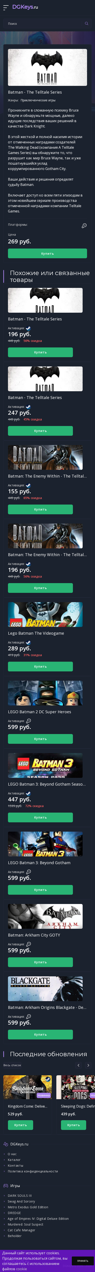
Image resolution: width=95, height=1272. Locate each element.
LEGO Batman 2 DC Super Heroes (39, 711)
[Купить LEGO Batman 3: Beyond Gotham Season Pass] (45, 765)
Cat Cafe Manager (21, 1230)
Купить (47, 253)
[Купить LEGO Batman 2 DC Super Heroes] (45, 693)
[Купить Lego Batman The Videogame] (45, 614)
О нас (12, 1154)
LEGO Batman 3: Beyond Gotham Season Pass (51, 784)
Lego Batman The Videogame (36, 633)
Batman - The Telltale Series (35, 319)
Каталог (14, 1160)
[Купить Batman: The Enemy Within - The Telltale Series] (45, 457)
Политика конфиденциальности (33, 1171)
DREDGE (14, 1213)
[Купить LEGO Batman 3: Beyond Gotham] (45, 844)
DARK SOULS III (20, 1195)
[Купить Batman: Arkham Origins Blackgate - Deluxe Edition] (45, 988)
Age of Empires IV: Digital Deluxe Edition (38, 1218)
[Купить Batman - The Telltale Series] (45, 300)
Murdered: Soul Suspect (26, 1224)
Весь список (12, 1065)
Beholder (14, 1236)
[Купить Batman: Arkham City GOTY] (45, 916)
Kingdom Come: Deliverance (31, 1106)
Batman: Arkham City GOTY (34, 935)
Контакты (15, 1165)
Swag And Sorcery (21, 1201)
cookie (21, 1268)
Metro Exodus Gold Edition (28, 1207)
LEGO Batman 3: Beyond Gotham (39, 862)
